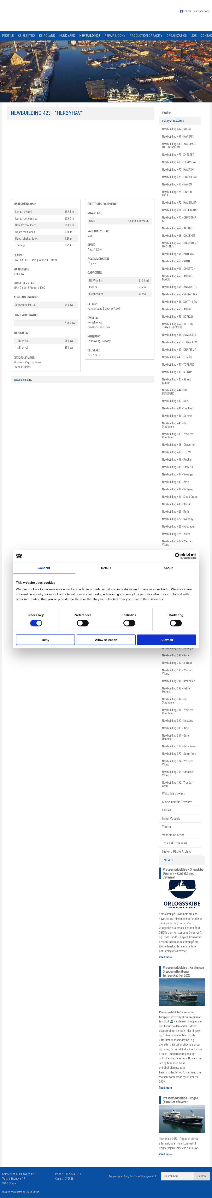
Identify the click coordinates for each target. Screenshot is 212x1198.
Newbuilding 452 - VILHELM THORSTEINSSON (177, 325)
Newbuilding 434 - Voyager (177, 474)
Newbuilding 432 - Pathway (178, 489)
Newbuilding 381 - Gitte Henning (175, 737)
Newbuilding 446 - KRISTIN (177, 372)
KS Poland (47, 36)
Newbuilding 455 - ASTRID (177, 309)
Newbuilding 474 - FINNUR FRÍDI (177, 193)
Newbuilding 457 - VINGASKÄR (179, 294)
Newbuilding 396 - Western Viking (177, 672)
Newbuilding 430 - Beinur (176, 504)
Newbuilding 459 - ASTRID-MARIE (177, 278)
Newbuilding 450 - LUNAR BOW (180, 342)
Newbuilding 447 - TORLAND (178, 364)
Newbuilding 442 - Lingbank (178, 408)
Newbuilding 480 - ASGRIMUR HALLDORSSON (179, 145)
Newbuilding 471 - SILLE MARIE (180, 210)
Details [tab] (106, 568)
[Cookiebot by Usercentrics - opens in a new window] (178, 556)
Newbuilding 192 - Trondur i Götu (178, 784)
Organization (177, 36)
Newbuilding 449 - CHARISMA (179, 349)
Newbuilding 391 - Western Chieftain (177, 711)
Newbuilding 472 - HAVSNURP (179, 202)
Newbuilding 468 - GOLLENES (178, 235)
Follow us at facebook (196, 11)
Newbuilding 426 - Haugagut (178, 526)
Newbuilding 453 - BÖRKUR (177, 316)
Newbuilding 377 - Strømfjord (179, 753)
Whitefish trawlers (173, 794)
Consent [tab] (44, 568)
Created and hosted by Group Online (20, 1192)
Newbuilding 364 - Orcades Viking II (177, 773)
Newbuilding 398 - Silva (175, 655)
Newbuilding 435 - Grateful (177, 467)
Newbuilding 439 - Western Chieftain (177, 435)
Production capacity (146, 36)
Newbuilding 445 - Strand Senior (176, 381)
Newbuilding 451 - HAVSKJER (179, 334)
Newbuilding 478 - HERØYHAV (179, 162)
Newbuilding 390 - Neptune (177, 720)
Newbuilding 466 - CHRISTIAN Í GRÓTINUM (180, 244)
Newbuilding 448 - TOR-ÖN (177, 357)
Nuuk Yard (67, 36)
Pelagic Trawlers (173, 121)
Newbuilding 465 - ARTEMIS (178, 254)
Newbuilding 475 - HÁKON (177, 184)
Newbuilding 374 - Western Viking (177, 762)
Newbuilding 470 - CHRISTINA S (179, 219)
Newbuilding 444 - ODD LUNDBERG (175, 392)
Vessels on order (173, 835)
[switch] (83, 623)
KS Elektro (26, 36)
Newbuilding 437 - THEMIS (177, 452)
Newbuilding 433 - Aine (175, 482)
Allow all (166, 639)
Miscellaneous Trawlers (177, 802)
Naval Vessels (171, 818)
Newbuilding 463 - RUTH (176, 261)
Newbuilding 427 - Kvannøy (177, 519)
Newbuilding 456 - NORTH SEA (179, 301)
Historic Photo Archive (177, 851)
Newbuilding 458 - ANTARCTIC (179, 287)
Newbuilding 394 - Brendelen (178, 681)
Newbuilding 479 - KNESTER (178, 154)
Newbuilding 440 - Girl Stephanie (174, 425)
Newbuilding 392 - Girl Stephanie (174, 701)
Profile (8, 36)
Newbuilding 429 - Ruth (175, 511)
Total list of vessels (174, 843)
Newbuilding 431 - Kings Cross (180, 496)
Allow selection (106, 639)
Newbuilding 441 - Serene (177, 415)
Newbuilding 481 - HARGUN (178, 136)
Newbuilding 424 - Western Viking (177, 543)
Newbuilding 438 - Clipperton (178, 444)
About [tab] (168, 568)
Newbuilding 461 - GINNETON (178, 268)
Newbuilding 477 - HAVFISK (177, 169)
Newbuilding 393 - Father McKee (176, 690)
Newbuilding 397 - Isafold (177, 662)
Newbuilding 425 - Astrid (176, 534)
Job (194, 36)
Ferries (166, 810)
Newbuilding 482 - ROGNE (177, 129)
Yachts (166, 827)
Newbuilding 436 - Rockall (177, 459)
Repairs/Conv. (115, 36)
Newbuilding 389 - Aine (175, 728)
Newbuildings (89, 36)
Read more (165, 957)
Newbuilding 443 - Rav (175, 401)
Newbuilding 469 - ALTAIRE (177, 228)
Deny (45, 639)
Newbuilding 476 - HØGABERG (179, 177)
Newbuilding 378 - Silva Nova (179, 746)
